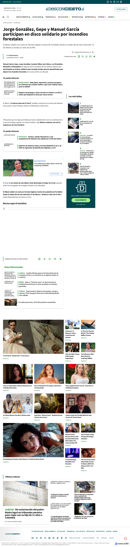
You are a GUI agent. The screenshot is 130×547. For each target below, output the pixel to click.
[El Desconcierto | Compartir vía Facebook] (79, 56)
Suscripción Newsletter (88, 538)
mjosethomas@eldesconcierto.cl (25, 544)
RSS (98, 538)
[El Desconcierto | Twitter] (111, 2)
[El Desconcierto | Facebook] (108, 2)
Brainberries (40, 161)
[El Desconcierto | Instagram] (114, 2)
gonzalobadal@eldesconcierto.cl (61, 544)
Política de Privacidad (74, 538)
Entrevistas (89, 17)
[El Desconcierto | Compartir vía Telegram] (94, 56)
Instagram (41, 538)
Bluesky (66, 538)
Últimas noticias (37, 531)
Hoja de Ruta (63, 17)
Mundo (111, 17)
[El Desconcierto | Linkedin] (121, 2)
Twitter (37, 538)
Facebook (32, 538)
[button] (121, 9)
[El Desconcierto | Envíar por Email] (90, 56)
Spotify (53, 538)
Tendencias (49, 17)
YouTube (45, 538)
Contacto (111, 538)
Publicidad (104, 538)
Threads (62, 538)
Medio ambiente (22, 17)
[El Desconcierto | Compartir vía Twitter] (83, 56)
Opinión (101, 17)
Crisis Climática (17, 2)
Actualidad (36, 17)
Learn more (54, 174)
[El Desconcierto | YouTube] (118, 2)
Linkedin (49, 538)
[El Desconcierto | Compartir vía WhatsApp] (86, 56)
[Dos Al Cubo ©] (122, 545)
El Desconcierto (7, 22)
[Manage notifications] (125, 538)
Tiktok (57, 538)
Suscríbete (80, 200)
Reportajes (76, 17)
